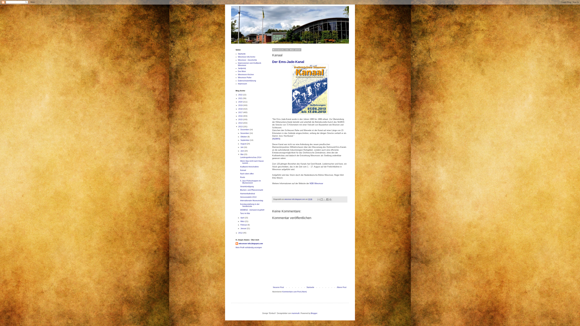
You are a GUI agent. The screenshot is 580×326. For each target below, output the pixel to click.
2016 (240, 116)
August (243, 144)
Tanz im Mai (245, 213)
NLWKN (276, 139)
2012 (240, 233)
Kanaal (243, 170)
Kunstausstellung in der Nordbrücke (249, 205)
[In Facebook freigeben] (327, 199)
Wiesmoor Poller (244, 78)
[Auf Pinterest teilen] (330, 199)
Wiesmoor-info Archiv (246, 57)
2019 (240, 105)
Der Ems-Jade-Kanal (288, 62)
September (245, 140)
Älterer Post (341, 287)
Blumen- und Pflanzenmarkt (251, 190)
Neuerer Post (278, 287)
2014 (240, 123)
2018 (240, 109)
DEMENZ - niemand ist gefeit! (252, 210)
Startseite (310, 287)
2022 (240, 95)
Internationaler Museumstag (251, 201)
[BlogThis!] (321, 199)
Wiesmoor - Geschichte (247, 60)
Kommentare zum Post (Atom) (294, 292)
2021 (240, 98)
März (242, 221)
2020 (240, 102)
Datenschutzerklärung (247, 81)
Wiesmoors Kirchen (246, 75)
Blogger (314, 313)
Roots (242, 177)
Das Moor (242, 71)
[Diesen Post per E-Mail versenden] (318, 199)
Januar (243, 228)
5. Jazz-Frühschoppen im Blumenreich (250, 182)
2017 (240, 112)
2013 (240, 127)
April (242, 218)
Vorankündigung (247, 186)
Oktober (243, 137)
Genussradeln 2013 (248, 197)
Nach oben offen (247, 174)
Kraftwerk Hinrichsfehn (249, 167)
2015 (240, 119)
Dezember (245, 130)
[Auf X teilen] (324, 199)
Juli (242, 147)
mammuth (296, 313)
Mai (242, 154)
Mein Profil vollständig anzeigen (249, 247)
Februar (243, 225)
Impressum (242, 84)
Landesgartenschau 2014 (250, 157)
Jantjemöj (242, 68)
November (245, 133)
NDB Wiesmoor (316, 183)
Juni (242, 151)
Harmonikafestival (247, 194)
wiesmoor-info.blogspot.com (251, 244)
